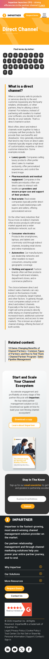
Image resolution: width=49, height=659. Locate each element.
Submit (27, 506)
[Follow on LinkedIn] (8, 649)
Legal (7, 630)
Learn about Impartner (23, 425)
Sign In (8, 639)
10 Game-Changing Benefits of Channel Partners (24, 349)
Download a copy (23, 419)
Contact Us (16, 596)
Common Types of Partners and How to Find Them (26, 352)
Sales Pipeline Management (25, 358)
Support (30, 636)
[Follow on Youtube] (15, 649)
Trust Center (10, 633)
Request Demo (32, 15)
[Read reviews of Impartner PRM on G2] (18, 615)
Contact (39, 636)
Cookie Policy (32, 630)
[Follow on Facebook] (29, 649)
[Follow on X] (22, 649)
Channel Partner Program (22, 356)
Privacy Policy (18, 630)
